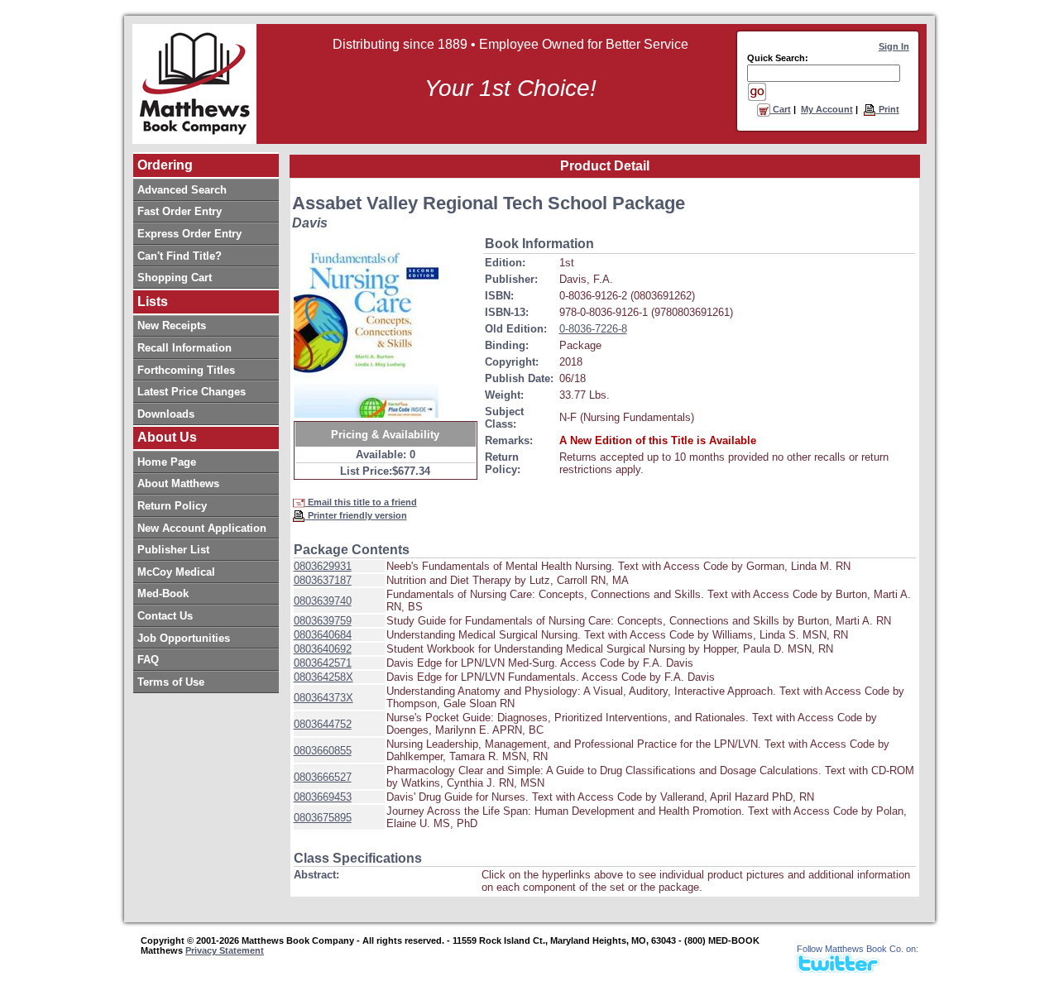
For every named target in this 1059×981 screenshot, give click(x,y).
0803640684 (323, 635)
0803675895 (323, 817)
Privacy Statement (224, 950)
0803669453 (323, 797)
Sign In (894, 46)
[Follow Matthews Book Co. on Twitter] (838, 968)
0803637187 (323, 580)
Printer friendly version (356, 515)
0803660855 (323, 750)
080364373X (323, 697)
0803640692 (323, 649)
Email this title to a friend (361, 502)
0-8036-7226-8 (593, 329)
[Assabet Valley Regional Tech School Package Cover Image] (366, 326)
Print (887, 109)
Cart (780, 109)
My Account (827, 109)
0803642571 (323, 663)
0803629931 (323, 566)
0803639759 (323, 621)
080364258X (323, 677)
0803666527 (323, 777)
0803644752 (323, 724)
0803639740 (323, 601)
